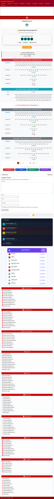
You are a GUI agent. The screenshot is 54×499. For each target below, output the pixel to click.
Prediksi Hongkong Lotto (7, 490)
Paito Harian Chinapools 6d (8, 317)
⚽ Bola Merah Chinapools (7, 357)
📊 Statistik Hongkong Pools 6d (8, 410)
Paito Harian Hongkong (7, 318)
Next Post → (50, 174)
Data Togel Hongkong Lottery (8, 448)
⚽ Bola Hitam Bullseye (6, 375)
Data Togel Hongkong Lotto (8, 452)
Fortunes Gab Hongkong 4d (8, 347)
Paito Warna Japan (6, 306)
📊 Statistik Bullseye (6, 397)
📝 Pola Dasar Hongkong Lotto (8, 430)
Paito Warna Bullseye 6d (7, 292)
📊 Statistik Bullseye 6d (6, 398)
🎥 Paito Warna (33, 42)
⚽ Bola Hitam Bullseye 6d (7, 377)
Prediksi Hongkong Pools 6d (8, 492)
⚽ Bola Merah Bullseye (6, 354)
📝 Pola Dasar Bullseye (6, 418)
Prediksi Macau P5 (27, 21)
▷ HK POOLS (40, 3)
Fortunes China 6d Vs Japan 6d (9, 338)
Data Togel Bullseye (6, 440)
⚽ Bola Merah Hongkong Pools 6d (8, 367)
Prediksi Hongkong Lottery (8, 487)
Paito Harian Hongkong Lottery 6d (9, 322)
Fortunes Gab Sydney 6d (7, 342)
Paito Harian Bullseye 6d (7, 313)
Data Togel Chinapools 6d (8, 445)
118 (30, 162)
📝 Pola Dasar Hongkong (6, 425)
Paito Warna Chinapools (7, 294)
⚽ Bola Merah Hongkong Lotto (8, 366)
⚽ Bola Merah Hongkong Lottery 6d (8, 364)
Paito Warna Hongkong (7, 297)
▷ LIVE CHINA (34, 3)
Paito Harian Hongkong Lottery (9, 320)
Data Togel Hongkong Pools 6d (9, 453)
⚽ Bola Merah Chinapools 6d (7, 359)
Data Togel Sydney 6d (7, 470)
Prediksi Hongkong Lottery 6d (8, 488)
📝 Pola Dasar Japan (6, 434)
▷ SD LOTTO (16, 3)
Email (2, 198)
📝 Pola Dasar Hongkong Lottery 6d (8, 428)
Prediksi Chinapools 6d (7, 483)
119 (33, 162)
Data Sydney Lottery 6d (7, 471)
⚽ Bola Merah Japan (6, 369)
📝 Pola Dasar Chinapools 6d (7, 423)
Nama (2, 194)
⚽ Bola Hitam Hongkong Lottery (8, 384)
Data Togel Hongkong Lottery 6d (9, 450)
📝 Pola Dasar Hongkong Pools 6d (8, 432)
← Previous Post (4, 174)
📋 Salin (19, 42)
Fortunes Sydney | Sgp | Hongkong (9, 340)
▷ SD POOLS (3, 3)
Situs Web (3, 203)
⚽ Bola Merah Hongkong (6, 360)
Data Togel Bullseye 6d (7, 441)
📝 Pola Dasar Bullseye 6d (7, 420)
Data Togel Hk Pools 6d (7, 463)
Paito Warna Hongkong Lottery (9, 299)
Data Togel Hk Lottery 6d (7, 465)
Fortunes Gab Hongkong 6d (8, 343)
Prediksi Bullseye (6, 478)
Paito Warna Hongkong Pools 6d (9, 304)
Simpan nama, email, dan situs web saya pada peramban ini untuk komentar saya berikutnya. (20, 207)
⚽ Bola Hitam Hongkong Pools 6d (8, 389)
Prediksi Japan (6, 494)
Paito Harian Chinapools (7, 315)
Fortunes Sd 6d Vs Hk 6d (7, 333)
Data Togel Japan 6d (7, 461)
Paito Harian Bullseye (7, 312)
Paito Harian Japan (6, 327)
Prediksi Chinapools (7, 482)
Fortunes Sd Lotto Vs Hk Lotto (8, 335)
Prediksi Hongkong (6, 485)
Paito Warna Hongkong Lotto (8, 302)
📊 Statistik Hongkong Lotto (7, 409)
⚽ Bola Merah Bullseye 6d (7, 355)
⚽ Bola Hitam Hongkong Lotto (8, 387)
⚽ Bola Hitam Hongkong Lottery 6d (8, 385)
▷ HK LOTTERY (47, 3)
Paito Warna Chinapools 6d (8, 295)
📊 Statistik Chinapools (6, 400)
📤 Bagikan (25, 42)
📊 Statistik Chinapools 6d (7, 402)
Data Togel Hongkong (7, 446)
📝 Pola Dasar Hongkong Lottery (8, 427)
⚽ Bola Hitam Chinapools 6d (7, 380)
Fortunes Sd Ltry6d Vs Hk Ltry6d (9, 337)
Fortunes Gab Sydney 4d (7, 345)
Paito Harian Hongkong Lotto (8, 324)
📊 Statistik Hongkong (6, 403)
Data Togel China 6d (7, 466)
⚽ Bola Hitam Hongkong (6, 382)
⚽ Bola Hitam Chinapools (7, 378)
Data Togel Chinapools (7, 443)
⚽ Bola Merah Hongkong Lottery (8, 362)
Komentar (3, 181)
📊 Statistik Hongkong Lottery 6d (8, 407)
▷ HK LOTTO (3, 5)
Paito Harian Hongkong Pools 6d (9, 325)
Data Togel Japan (6, 455)
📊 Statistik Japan (5, 412)
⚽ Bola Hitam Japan (6, 391)
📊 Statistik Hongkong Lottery (7, 405)
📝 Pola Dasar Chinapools (7, 422)
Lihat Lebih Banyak (27, 47)
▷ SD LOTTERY (9, 3)
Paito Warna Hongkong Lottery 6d (9, 300)
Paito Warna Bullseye (7, 290)
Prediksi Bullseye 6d (6, 480)
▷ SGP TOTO (28, 3)
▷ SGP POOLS (22, 3)
